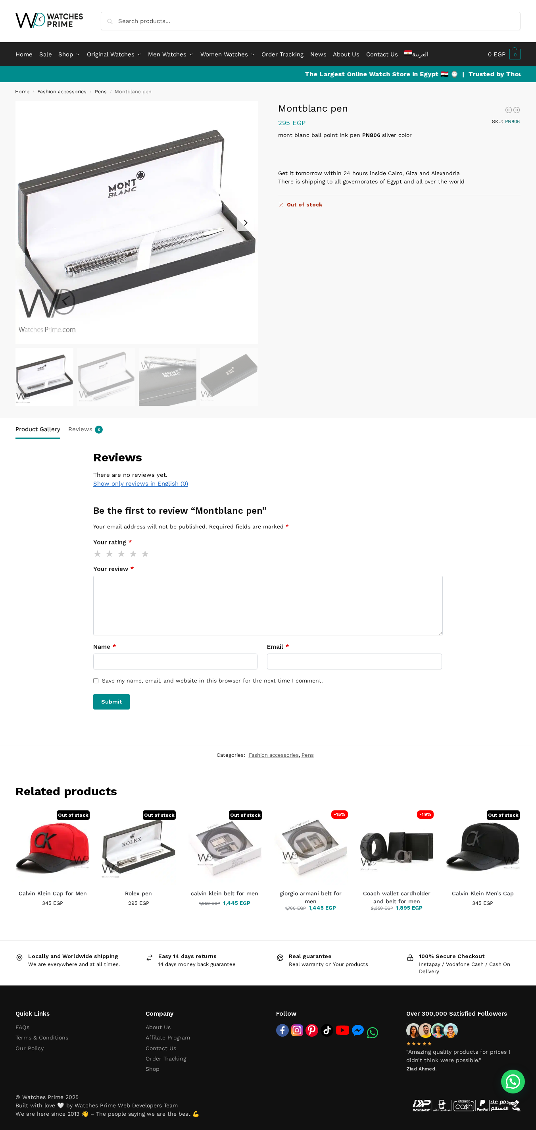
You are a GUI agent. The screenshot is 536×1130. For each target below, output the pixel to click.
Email (278, 646)
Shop (152, 1069)
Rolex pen (138, 893)
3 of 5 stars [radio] (122, 554)
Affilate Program (168, 1037)
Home (22, 91)
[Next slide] (245, 222)
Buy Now (330, 920)
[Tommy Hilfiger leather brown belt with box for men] (517, 110)
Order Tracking (166, 1058)
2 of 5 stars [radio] (110, 554)
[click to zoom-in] (136, 222)
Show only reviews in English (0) (140, 483)
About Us (158, 1027)
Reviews (84, 429)
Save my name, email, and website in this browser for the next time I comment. (212, 680)
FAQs (22, 1027)
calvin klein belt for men (224, 893)
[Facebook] (282, 1030)
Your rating (112, 542)
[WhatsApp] (372, 1032)
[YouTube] (343, 1030)
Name (104, 646)
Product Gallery (37, 429)
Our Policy (29, 1048)
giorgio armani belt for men (311, 897)
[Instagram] (297, 1030)
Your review (113, 569)
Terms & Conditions (41, 1037)
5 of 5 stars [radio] (145, 554)
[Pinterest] (311, 1030)
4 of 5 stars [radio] (133, 554)
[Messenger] (358, 1030)
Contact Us (161, 1048)
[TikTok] (327, 1030)
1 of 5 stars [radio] (98, 554)
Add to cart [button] (294, 920)
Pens (101, 91)
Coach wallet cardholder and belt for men (396, 897)
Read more (52, 919)
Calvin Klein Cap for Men (53, 893)
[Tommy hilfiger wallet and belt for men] (509, 110)
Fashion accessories (61, 91)
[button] (504, 54)
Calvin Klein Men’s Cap (483, 893)
